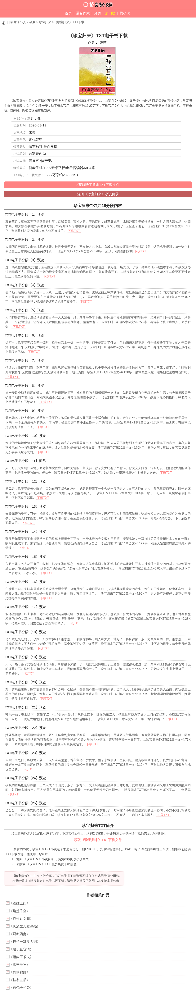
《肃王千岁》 (19, 965)
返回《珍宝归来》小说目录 (98, 194)
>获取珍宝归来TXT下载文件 (97, 185)
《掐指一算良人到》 (24, 942)
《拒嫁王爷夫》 (21, 957)
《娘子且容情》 (21, 949)
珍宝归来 (45, 22)
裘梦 (32, 22)
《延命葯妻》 (19, 934)
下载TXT (74, 230)
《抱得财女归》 (21, 919)
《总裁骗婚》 (19, 972)
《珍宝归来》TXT (38, 864)
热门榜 (110, 13)
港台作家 (83, 13)
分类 (97, 13)
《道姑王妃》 (19, 903)
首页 (68, 13)
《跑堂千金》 (19, 911)
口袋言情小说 (16, 22)
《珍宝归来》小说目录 (38, 859)
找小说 (125, 13)
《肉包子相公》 (21, 988)
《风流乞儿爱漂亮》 (24, 926)
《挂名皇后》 (19, 980)
